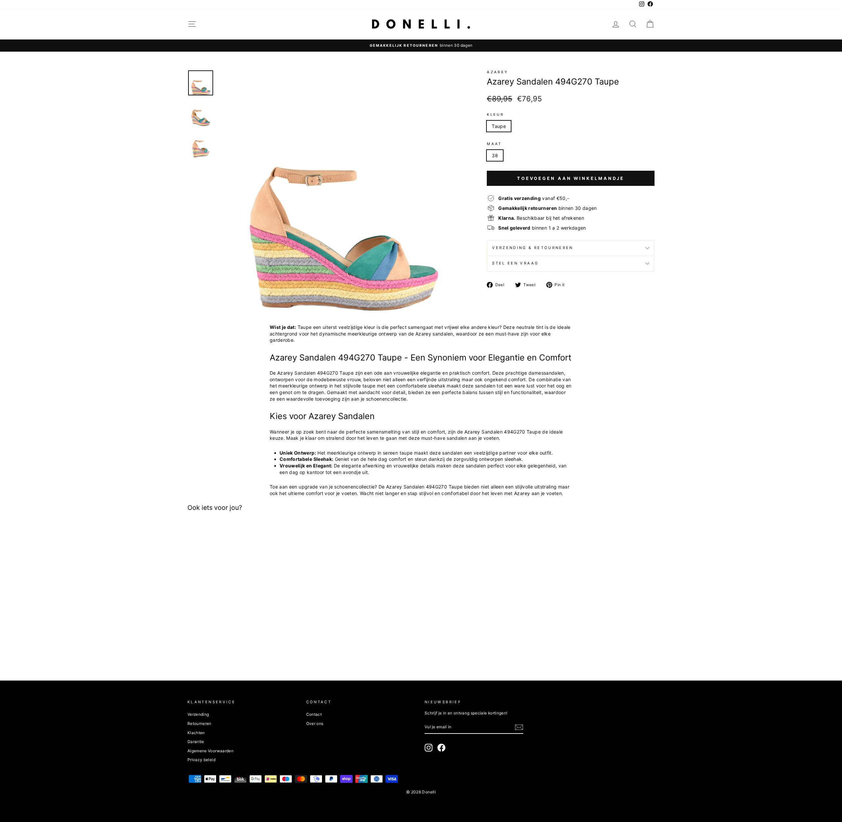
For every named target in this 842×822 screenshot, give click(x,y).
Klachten (196, 732)
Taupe (499, 126)
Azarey (497, 72)
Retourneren (199, 723)
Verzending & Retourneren (532, 247)
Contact (314, 714)
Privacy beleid (201, 759)
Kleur (495, 114)
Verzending (198, 714)
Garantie (195, 741)
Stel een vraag (515, 263)
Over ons (315, 723)
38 (495, 155)
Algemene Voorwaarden (210, 750)
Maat (494, 143)
